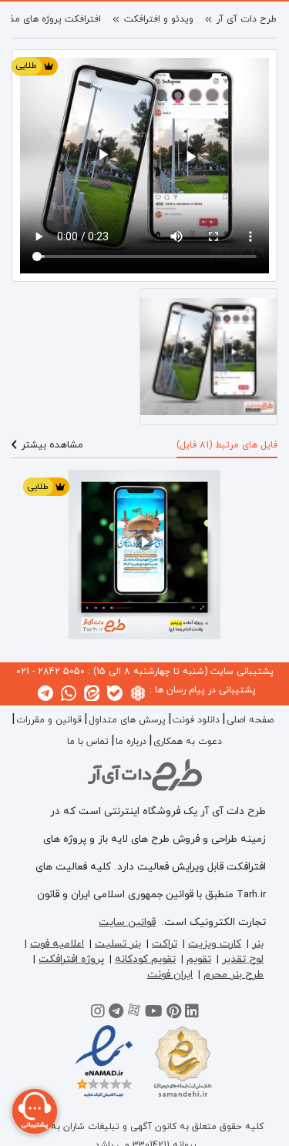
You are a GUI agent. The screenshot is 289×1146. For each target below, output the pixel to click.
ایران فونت (170, 974)
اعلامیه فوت (57, 944)
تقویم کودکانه (145, 959)
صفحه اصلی (250, 720)
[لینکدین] (192, 1013)
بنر (258, 944)
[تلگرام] (116, 1013)
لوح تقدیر (243, 959)
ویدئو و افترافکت (158, 19)
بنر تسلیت (118, 944)
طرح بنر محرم (233, 974)
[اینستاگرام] (98, 1013)
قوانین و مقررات (49, 720)
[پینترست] (173, 1013)
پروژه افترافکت (71, 959)
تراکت (164, 944)
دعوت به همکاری (187, 742)
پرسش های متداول (127, 720)
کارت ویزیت (214, 944)
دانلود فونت (196, 720)
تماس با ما (88, 742)
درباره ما (131, 742)
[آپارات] (134, 1013)
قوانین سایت (127, 922)
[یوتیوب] (154, 1013)
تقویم (199, 959)
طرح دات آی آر (247, 19)
